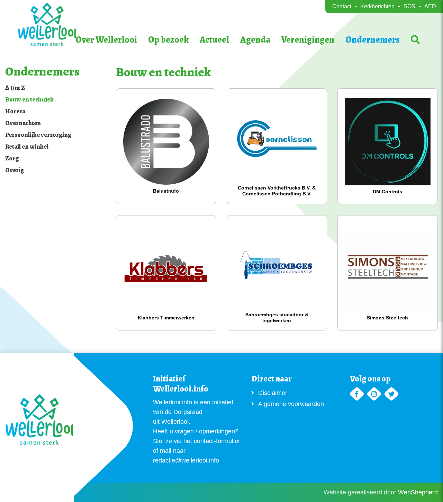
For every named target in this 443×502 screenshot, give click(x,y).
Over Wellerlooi (106, 40)
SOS (409, 6)
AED (430, 6)
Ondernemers (372, 40)
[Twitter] (391, 394)
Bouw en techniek (29, 99)
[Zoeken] (415, 40)
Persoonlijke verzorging (38, 135)
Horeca (15, 111)
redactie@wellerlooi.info (186, 460)
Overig (14, 170)
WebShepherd (418, 492)
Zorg (12, 158)
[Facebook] (357, 394)
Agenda (255, 40)
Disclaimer (272, 392)
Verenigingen (307, 40)
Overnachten (23, 123)
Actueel (214, 40)
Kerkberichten (377, 6)
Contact (341, 6)
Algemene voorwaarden (291, 403)
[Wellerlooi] (66, 24)
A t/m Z (15, 87)
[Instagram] (374, 394)
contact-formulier (217, 441)
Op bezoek (168, 40)
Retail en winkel (26, 146)
